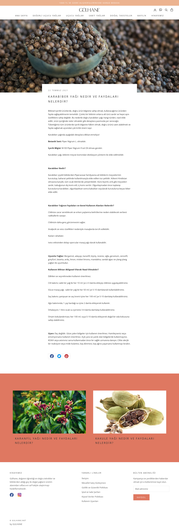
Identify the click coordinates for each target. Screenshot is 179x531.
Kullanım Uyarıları (90, 501)
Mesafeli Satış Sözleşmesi (94, 482)
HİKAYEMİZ (157, 15)
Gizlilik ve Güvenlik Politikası (95, 487)
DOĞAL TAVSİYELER (121, 15)
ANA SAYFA (21, 15)
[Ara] (166, 10)
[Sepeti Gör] (172, 9)
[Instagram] (19, 495)
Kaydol (141, 497)
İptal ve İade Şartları (91, 492)
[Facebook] (12, 495)
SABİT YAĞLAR (97, 15)
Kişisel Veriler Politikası (92, 496)
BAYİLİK (141, 15)
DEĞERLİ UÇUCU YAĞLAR (47, 15)
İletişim (85, 478)
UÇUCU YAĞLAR (75, 15)
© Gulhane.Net (18, 520)
